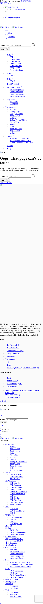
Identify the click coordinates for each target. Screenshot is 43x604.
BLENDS (8, 472)
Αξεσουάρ (11, 359)
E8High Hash (15, 530)
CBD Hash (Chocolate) (18, 492)
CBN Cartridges (16, 517)
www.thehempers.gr (12, 397)
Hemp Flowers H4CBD (14, 541)
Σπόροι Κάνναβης (14, 353)
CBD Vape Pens (16, 500)
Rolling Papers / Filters (18, 120)
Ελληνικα (22, 9)
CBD (9, 55)
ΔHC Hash (14, 594)
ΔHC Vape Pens (16, 597)
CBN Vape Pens (16, 524)
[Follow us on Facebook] (3, 401)
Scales (12, 126)
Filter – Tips (14, 122)
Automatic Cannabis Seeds (20, 138)
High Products (10, 545)
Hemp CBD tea (15, 68)
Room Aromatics (16, 129)
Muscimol (13, 549)
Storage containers (16, 114)
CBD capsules (15, 61)
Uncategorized (10, 582)
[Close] (1, 429)
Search (3, 49)
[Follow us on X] (1, 401)
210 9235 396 (26, 1)
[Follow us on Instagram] (5, 401)
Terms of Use (12, 386)
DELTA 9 (8, 526)
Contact (10, 146)
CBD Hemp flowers (17, 494)
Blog (9, 148)
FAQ (9, 378)
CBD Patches (15, 59)
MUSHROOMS (13, 87)
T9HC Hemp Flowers (18, 575)
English (15, 7)
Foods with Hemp (16, 70)
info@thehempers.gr (12, 395)
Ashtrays (13, 124)
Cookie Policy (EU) (14, 384)
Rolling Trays (15, 111)
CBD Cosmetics (16, 66)
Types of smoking (11, 579)
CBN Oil (13, 76)
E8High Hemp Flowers (18, 532)
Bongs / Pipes (15, 116)
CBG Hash (14, 509)
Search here (4, 45)
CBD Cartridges (16, 485)
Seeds (9, 136)
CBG (9, 79)
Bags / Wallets (15, 131)
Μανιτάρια (11, 356)
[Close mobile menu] (1, 436)
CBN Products (10, 515)
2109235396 (9, 393)
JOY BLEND (15, 479)
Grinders (13, 109)
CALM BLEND (16, 474)
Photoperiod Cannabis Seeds (20, 141)
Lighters (13, 118)
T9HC (7, 569)
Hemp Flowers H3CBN (14, 539)
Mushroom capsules (17, 96)
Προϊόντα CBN (13, 348)
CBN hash (14, 519)
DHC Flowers (15, 592)
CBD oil (13, 57)
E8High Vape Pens (17, 534)
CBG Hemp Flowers (17, 511)
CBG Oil (13, 81)
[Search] (6, 40)
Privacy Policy (12, 381)
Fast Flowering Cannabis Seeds (21, 143)
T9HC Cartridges (16, 571)
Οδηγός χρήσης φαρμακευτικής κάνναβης (23, 368)
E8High (8, 528)
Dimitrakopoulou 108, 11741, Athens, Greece (22, 390)
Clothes (12, 133)
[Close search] (2, 427)
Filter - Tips (14, 455)
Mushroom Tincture (17, 94)
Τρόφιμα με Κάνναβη (15, 351)
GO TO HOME (6, 183)
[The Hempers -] (12, 27)
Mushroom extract (16, 92)
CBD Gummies (15, 63)
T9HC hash (14, 573)
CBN (9, 73)
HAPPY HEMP (13, 84)
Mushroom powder (17, 90)
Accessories (11, 107)
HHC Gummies (11, 543)
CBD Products (10, 481)
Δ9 (8, 362)
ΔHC (7, 590)
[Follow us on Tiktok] (6, 401)
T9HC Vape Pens (16, 577)
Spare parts (14, 104)
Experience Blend (16, 477)
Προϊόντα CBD (13, 345)
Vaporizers (11, 99)
